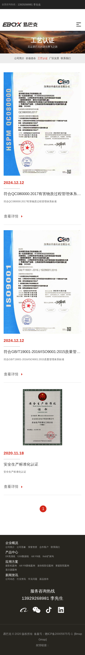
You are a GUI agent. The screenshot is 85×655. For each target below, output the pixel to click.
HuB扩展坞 (48, 556)
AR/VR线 (35, 556)
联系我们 (66, 58)
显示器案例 (11, 570)
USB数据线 (23, 556)
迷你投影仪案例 (45, 566)
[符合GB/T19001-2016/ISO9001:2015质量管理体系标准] (42, 282)
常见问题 (32, 579)
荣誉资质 (32, 547)
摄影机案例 (11, 566)
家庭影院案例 (62, 566)
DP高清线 (10, 556)
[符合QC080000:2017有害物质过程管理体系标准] (42, 124)
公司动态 (10, 579)
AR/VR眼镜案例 (27, 566)
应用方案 (11, 561)
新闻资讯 (11, 575)
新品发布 (44, 579)
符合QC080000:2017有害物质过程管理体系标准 (42, 194)
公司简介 (19, 58)
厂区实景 (54, 58)
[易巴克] (21, 24)
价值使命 (31, 58)
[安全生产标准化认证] (42, 417)
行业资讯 (21, 579)
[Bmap (78, 634)
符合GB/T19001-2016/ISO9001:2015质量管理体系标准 (42, 352)
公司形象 (21, 547)
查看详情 (11, 216)
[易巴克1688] (24, 609)
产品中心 (11, 552)
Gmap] (43, 639)
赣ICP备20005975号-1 (59, 634)
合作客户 (44, 547)
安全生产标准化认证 (21, 464)
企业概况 (11, 543)
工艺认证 (43, 58)
